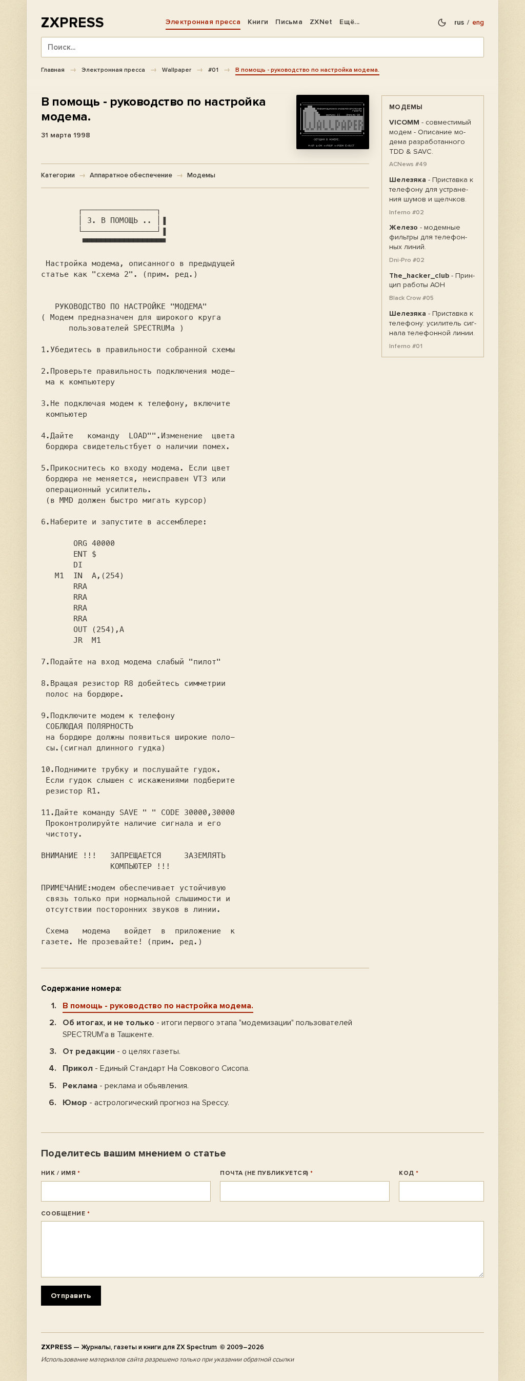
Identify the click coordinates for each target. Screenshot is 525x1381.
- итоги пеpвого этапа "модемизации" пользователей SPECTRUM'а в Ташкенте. (207, 1029)
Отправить (71, 1295)
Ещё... (349, 21)
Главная (53, 69)
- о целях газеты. (121, 1051)
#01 (213, 69)
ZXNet (321, 21)
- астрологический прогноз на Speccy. (146, 1103)
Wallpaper (176, 69)
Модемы (201, 175)
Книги (258, 21)
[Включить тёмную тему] (442, 22)
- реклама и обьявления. (126, 1086)
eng (478, 22)
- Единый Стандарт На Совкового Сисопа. (156, 1068)
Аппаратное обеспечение (131, 175)
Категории (58, 175)
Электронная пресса (203, 21)
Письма (288, 21)
